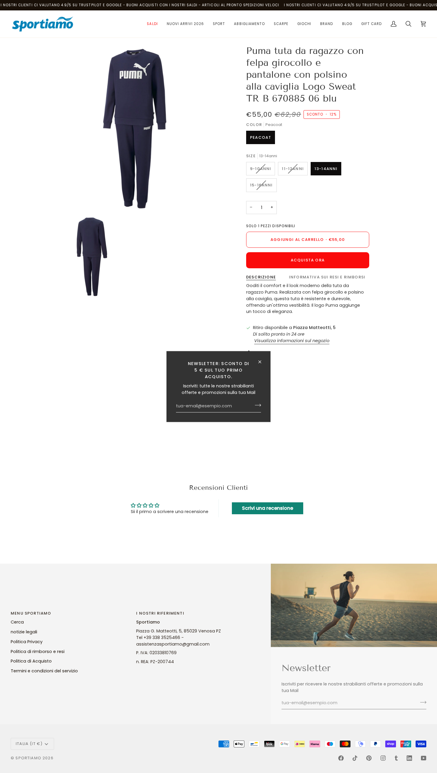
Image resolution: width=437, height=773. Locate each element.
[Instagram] (383, 758)
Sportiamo (28, 758)
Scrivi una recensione (267, 508)
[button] (152, 24)
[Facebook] (341, 758)
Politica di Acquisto (31, 661)
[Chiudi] (262, 362)
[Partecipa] (256, 405)
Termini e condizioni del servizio (44, 671)
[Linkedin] (409, 758)
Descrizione (261, 277)
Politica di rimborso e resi (38, 651)
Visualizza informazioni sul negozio (291, 341)
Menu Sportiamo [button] (31, 613)
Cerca (17, 622)
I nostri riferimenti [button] (160, 613)
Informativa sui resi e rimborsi (327, 277)
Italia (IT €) (29, 743)
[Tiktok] (355, 758)
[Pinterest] (369, 758)
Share (261, 353)
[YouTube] (423, 758)
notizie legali (24, 632)
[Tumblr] (396, 758)
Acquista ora (308, 260)
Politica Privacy (27, 642)
